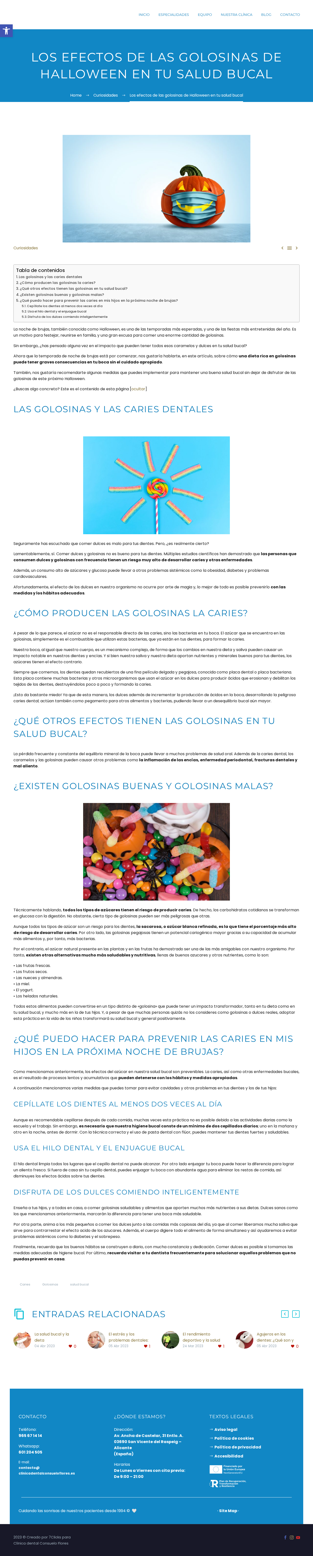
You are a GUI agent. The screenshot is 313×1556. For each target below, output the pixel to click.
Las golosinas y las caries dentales (50, 276)
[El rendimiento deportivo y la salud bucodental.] (172, 1340)
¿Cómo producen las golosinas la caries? (57, 282)
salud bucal (79, 1284)
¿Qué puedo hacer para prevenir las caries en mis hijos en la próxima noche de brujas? (99, 300)
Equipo (205, 14)
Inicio (144, 14)
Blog (266, 14)
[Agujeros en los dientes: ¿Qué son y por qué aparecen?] (246, 1340)
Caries (25, 1284)
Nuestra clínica (236, 14)
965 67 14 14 (30, 1435)
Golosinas (50, 1284)
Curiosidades (25, 248)
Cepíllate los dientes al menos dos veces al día (64, 306)
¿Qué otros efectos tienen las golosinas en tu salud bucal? (73, 288)
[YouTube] (298, 1537)
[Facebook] (285, 1537)
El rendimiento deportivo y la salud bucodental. (201, 1340)
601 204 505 (30, 1452)
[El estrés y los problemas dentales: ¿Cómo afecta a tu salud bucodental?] (98, 1340)
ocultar (138, 389)
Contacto (290, 14)
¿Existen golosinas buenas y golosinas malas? (62, 294)
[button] (285, 1314)
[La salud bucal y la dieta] (23, 1340)
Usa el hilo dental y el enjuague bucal (57, 311)
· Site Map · (228, 1510)
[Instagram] (292, 1537)
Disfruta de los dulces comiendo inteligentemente (68, 316)
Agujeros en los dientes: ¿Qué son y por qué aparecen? (275, 1340)
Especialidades (173, 14)
